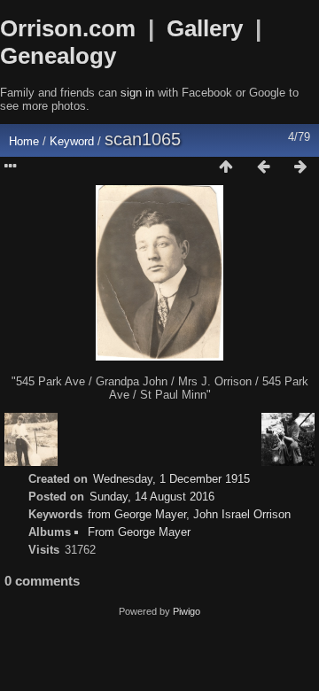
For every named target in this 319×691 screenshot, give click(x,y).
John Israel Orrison (242, 514)
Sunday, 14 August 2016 (151, 496)
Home (24, 141)
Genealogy (58, 56)
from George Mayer (137, 514)
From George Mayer (139, 532)
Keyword (72, 141)
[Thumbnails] (226, 167)
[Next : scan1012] (300, 167)
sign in (137, 92)
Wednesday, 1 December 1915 (171, 478)
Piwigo (186, 611)
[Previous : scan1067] (263, 167)
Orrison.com (68, 28)
